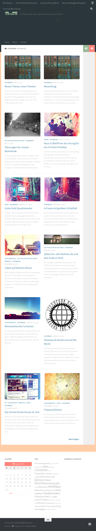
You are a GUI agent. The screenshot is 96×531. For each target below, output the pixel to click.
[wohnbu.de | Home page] (11, 13)
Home (7, 42)
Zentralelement (52, 509)
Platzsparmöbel (42, 496)
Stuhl (59, 503)
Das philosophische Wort (14, 141)
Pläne (51, 497)
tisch (44, 506)
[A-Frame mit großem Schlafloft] (62, 189)
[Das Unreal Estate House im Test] (22, 386)
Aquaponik (45, 463)
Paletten (38, 493)
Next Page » (74, 439)
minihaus (54, 486)
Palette (57, 490)
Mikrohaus (42, 487)
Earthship (48, 474)
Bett (45, 466)
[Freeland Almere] (62, 386)
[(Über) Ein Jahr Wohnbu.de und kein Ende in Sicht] (62, 239)
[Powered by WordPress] (13, 526)
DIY (6, 403)
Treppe (49, 506)
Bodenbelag (51, 467)
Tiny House (38, 506)
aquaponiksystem (54, 463)
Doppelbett (40, 473)
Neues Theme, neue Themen (20, 86)
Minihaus (8, 261)
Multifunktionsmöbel (42, 490)
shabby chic (58, 500)
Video (7, 204)
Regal (55, 497)
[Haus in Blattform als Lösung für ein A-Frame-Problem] (62, 124)
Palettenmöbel (51, 493)
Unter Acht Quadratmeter (18, 208)
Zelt (46, 509)
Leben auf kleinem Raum (18, 267)
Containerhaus (10, 258)
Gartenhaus (12, 403)
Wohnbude (9, 82)
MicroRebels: (8, 3)
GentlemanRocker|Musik (49, 3)
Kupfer (36, 487)
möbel (52, 490)
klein (53, 476)
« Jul (10, 493)
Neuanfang (50, 86)
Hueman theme (31, 526)
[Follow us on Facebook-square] (90, 524)
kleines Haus (43, 480)
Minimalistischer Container (19, 326)
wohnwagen (40, 509)
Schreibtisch (44, 500)
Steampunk (50, 503)
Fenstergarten (55, 474)
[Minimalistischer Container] (22, 308)
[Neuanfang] (62, 67)
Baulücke (37, 467)
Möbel (46, 139)
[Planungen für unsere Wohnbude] (22, 125)
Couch (49, 470)
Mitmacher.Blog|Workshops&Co (74, 3)
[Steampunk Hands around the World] (62, 315)
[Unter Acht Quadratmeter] (22, 189)
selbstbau (51, 500)
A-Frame (38, 463)
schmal (37, 500)
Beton (41, 467)
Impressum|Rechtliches (12, 9)
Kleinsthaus (42, 483)
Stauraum (41, 502)
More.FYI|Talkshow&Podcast (26, 3)
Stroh (56, 503)
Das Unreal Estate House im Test (22, 412)
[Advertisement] (72, 29)
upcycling (56, 506)
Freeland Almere (53, 409)
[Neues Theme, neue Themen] (22, 67)
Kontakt (23, 42)
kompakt (54, 483)
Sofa (36, 503)
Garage (37, 477)
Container (41, 470)
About (15, 42)
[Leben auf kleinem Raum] (22, 245)
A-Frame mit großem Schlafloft (60, 208)
